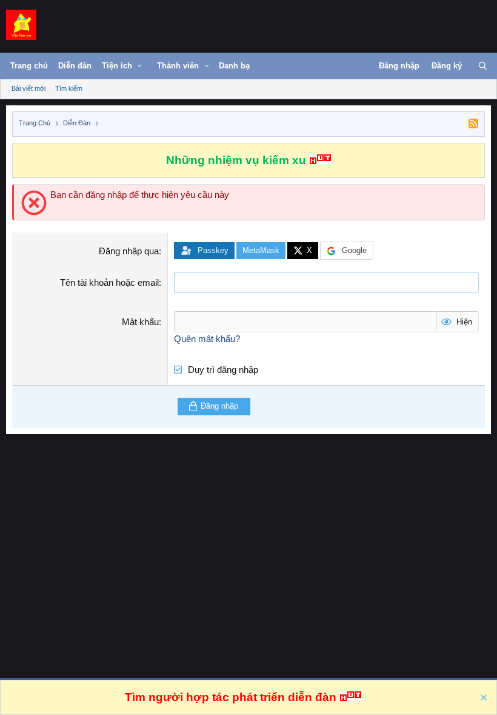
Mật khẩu (140, 322)
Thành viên (178, 65)
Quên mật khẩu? (207, 339)
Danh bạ (234, 65)
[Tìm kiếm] (483, 66)
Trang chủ (29, 65)
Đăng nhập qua (129, 251)
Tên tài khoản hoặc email (109, 282)
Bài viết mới (28, 88)
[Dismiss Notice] (482, 699)
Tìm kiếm (68, 88)
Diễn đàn (75, 65)
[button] (128, 68)
